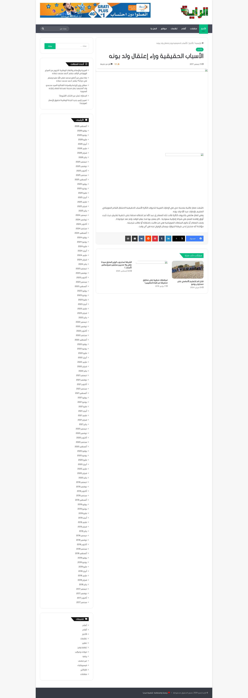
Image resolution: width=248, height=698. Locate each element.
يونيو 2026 (82, 135)
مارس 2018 (82, 576)
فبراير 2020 (82, 473)
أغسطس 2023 (81, 286)
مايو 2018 (83, 567)
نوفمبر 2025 (81, 166)
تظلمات (174, 29)
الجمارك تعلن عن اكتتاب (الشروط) (73, 96)
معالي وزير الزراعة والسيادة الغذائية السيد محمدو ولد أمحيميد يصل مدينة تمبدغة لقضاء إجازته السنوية (66, 88)
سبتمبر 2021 (81, 389)
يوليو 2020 (82, 451)
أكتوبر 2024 (81, 224)
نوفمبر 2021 (81, 380)
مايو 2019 (83, 513)
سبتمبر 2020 (81, 442)
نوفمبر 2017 (81, 594)
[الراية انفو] (194, 12)
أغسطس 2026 (81, 126)
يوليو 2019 (82, 505)
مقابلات (193, 29)
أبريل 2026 (82, 144)
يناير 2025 (83, 211)
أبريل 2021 (82, 411)
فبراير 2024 (82, 260)
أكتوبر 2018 (82, 545)
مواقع (164, 29)
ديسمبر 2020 (81, 429)
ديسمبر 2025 (81, 162)
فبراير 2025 (82, 206)
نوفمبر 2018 (81, 540)
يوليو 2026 (82, 131)
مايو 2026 (82, 140)
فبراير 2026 (82, 153)
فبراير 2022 (82, 367)
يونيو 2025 (82, 189)
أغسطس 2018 (81, 553)
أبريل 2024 (82, 251)
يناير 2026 (83, 157)
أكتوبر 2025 (81, 171)
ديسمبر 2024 (81, 215)
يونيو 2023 (82, 295)
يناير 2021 (83, 424)
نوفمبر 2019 (81, 487)
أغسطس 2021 (81, 393)
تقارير (84, 643)
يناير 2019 (83, 531)
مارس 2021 (82, 416)
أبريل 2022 (82, 358)
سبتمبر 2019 (81, 496)
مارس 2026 (82, 149)
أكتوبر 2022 (81, 331)
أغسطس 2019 (81, 500)
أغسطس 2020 (81, 447)
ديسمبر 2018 (81, 536)
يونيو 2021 (82, 402)
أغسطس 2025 (81, 180)
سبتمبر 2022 (81, 335)
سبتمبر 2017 (81, 602)
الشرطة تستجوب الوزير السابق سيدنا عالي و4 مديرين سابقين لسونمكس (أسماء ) (116, 265)
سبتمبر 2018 (81, 549)
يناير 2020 (83, 478)
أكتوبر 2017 (82, 598)
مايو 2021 (83, 407)
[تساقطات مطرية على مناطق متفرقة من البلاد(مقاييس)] (152, 269)
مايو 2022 (82, 353)
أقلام (183, 29)
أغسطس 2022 (81, 340)
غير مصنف (82, 661)
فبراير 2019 (82, 527)
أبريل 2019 (82, 518)
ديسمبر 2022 (81, 322)
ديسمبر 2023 (81, 269)
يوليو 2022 (82, 344)
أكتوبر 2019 (82, 491)
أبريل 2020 (82, 464)
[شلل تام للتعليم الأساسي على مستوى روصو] (188, 270)
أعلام (84, 625)
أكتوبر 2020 (81, 438)
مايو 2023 (82, 300)
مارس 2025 (82, 202)
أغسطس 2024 (81, 233)
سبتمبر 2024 (81, 229)
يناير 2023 (83, 318)
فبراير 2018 (82, 580)
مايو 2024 (82, 246)
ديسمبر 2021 (81, 375)
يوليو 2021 (82, 398)
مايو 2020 (82, 460)
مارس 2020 (82, 469)
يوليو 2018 (82, 558)
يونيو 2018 (82, 562)
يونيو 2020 (82, 456)
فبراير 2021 (82, 420)
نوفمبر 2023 (81, 273)
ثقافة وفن (82, 648)
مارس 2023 (82, 309)
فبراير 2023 (82, 313)
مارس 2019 (82, 522)
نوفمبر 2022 (81, 327)
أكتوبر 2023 (81, 278)
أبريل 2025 (82, 197)
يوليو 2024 (82, 238)
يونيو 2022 (82, 349)
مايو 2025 (82, 193)
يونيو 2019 (82, 509)
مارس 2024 (82, 255)
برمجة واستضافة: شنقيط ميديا (155, 693)
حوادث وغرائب (81, 652)
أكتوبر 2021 (82, 384)
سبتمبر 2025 (81, 175)
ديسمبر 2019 (81, 482)
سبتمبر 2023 (81, 282)
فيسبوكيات (82, 665)
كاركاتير (84, 670)
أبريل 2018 (82, 571)
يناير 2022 (83, 371)
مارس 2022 (82, 362)
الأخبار (203, 29)
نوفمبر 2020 (81, 433)
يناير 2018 (83, 585)
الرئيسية (198, 43)
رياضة (85, 657)
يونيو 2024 (82, 242)
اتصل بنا (154, 29)
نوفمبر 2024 (81, 220)
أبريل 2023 (82, 304)
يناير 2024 (83, 264)
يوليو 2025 (82, 184)
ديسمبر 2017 (81, 589)
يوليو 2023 (82, 291)
